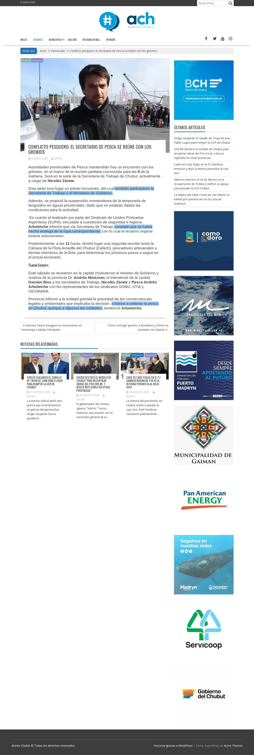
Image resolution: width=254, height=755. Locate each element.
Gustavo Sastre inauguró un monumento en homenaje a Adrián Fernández (52, 327)
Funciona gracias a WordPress (173, 745)
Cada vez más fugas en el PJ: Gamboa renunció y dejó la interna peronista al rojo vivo (143, 382)
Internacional (91, 39)
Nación (72, 39)
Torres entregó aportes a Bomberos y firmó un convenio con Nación (137, 327)
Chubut (38, 39)
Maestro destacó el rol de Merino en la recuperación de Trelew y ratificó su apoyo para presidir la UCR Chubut (201, 184)
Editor (58, 158)
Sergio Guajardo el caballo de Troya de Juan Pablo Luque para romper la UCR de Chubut (45, 382)
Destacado (36, 60)
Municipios (55, 39)
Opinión (110, 39)
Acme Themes (233, 745)
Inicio (23, 39)
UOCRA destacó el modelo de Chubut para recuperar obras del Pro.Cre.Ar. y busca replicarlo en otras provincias (93, 384)
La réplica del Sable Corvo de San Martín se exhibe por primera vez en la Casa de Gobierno (202, 199)
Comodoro (137, 355)
